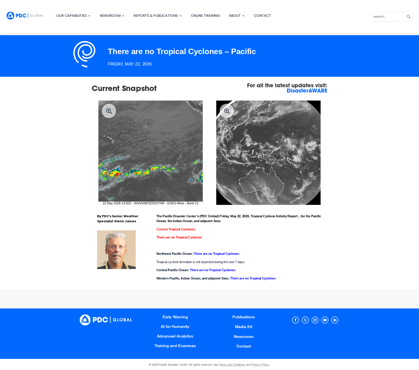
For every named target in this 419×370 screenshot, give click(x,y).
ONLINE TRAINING (205, 15)
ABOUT (235, 15)
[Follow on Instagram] (315, 320)
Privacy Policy (260, 364)
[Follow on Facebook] (295, 320)
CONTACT (262, 15)
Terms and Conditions (232, 364)
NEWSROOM (110, 15)
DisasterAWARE (307, 91)
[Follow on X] (305, 320)
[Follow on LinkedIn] (334, 320)
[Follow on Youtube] (324, 320)
